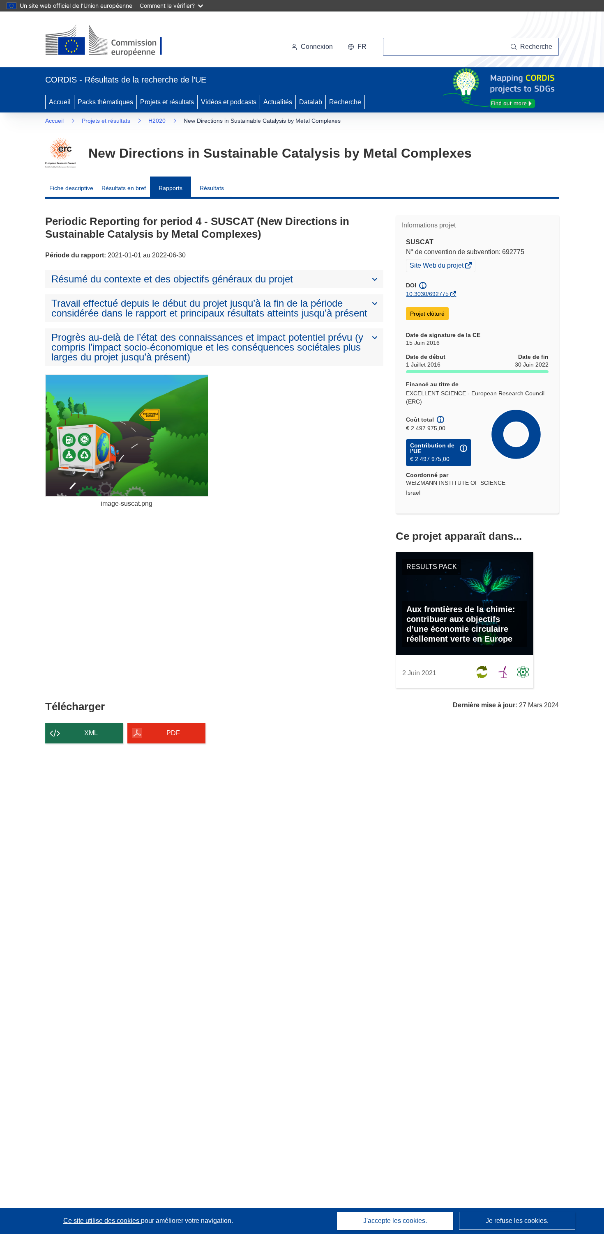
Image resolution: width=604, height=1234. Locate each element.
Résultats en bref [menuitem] (123, 188)
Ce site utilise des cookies (102, 1220)
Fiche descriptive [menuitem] (71, 188)
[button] (357, 47)
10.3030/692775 (427, 294)
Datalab (310, 102)
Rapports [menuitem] (170, 188)
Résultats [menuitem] (212, 188)
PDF (173, 732)
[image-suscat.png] (126, 435)
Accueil (60, 102)
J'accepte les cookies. (395, 1220)
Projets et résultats (167, 102)
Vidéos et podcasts (228, 102)
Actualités (277, 102)
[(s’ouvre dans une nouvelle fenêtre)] (111, 41)
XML (91, 732)
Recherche (345, 102)
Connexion (317, 46)
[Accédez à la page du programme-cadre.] (60, 153)
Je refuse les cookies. (517, 1220)
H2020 (157, 120)
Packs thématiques (105, 102)
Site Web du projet (437, 266)
